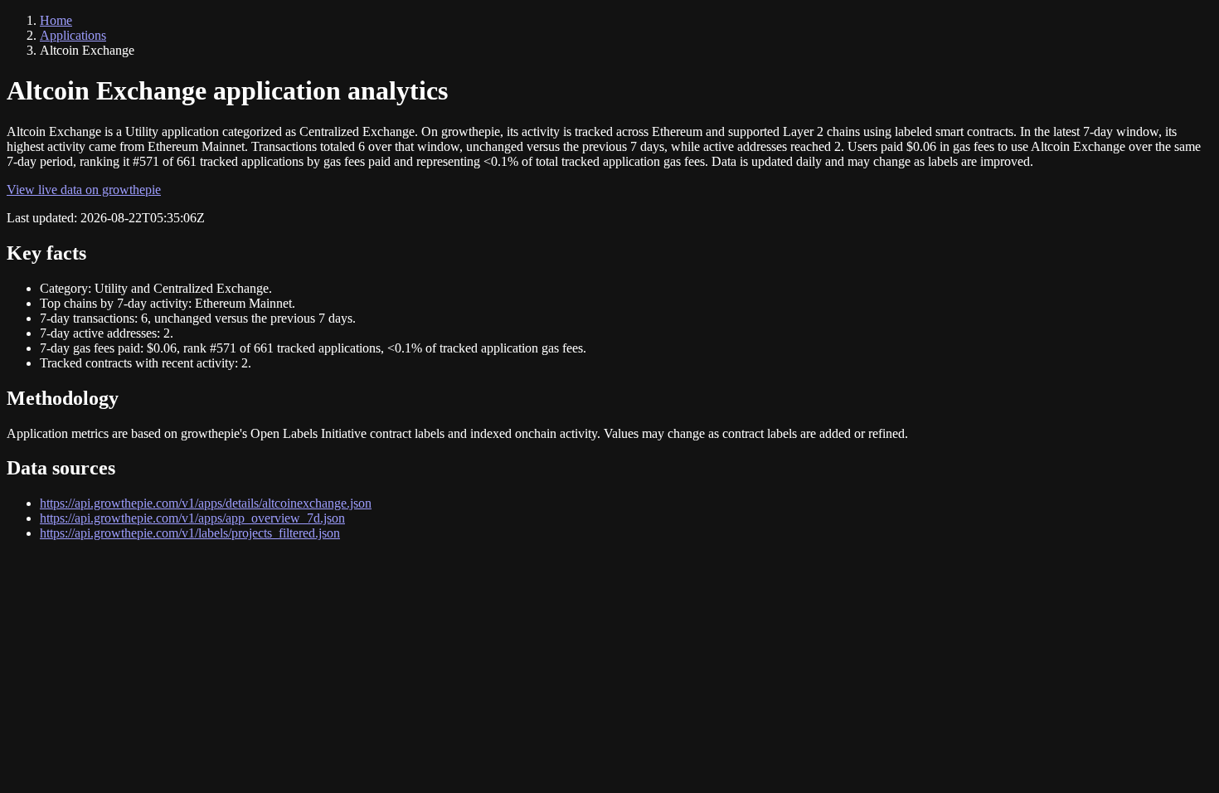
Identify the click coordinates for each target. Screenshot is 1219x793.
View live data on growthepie (84, 189)
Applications (73, 35)
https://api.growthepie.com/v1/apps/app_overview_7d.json (192, 518)
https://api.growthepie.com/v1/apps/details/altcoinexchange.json (206, 503)
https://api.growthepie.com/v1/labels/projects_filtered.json (190, 533)
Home (56, 20)
